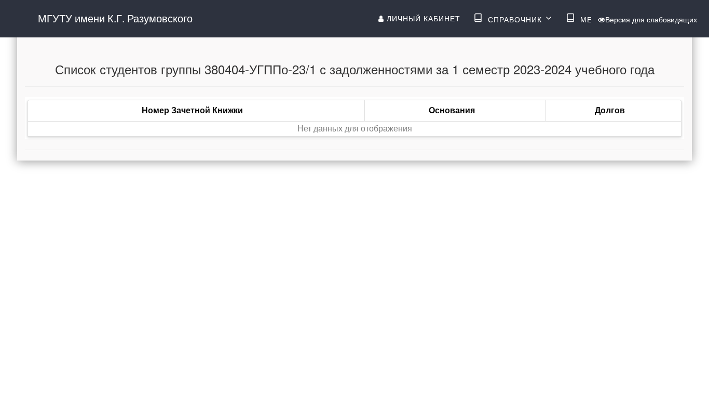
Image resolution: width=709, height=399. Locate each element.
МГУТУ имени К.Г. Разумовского (115, 17)
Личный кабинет (422, 18)
